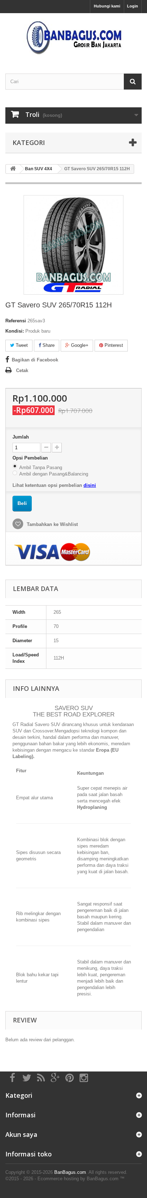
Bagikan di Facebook (35, 359)
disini (89, 485)
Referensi (15, 320)
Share (48, 345)
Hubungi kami (107, 6)
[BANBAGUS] (73, 37)
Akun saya (21, 1134)
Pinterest (113, 345)
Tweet (21, 345)
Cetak (22, 370)
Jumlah (20, 437)
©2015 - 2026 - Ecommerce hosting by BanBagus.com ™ (65, 1178)
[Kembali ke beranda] (13, 169)
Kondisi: (14, 331)
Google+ (79, 345)
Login (132, 6)
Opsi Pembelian (30, 458)
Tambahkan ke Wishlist (51, 524)
